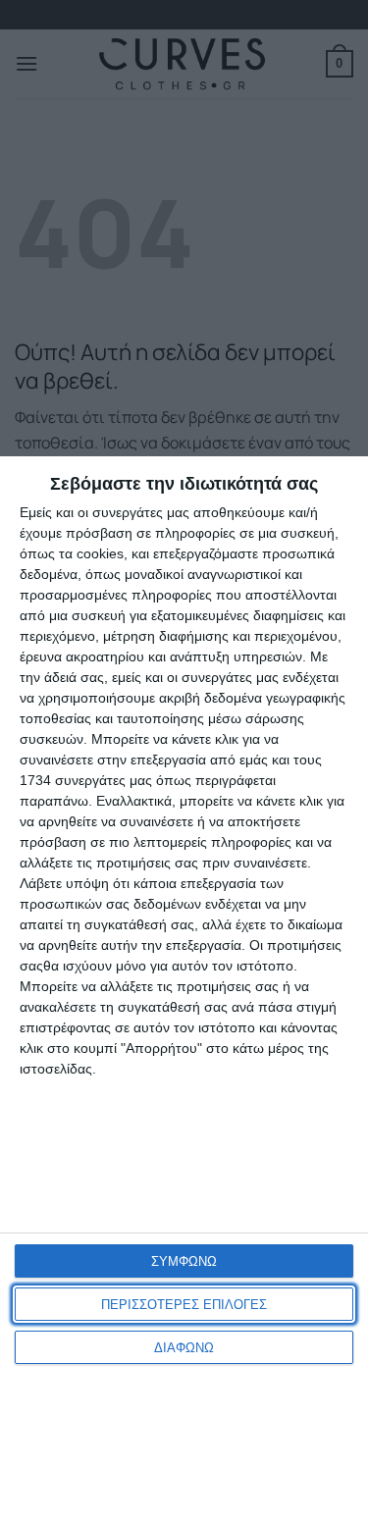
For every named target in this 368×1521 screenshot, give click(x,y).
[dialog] (184, 988)
